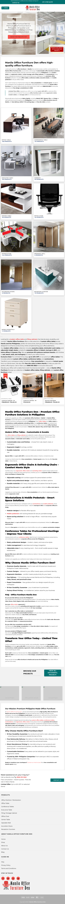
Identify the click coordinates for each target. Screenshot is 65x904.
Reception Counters (8, 829)
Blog (2, 852)
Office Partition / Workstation (11, 800)
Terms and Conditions (8, 868)
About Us (4, 845)
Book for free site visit (18, 37)
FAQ (2, 862)
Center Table (5, 819)
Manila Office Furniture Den (14, 711)
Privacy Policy (5, 865)
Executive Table (6, 810)
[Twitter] (8, 878)
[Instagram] (13, 878)
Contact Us (5, 849)
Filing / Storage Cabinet (9, 813)
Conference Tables (7, 806)
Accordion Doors (6, 826)
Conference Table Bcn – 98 (8, 400)
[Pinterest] (18, 878)
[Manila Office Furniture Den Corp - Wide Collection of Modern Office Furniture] (32, 8)
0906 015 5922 (21, 777)
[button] (5, 8)
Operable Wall (6, 823)
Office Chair (5, 816)
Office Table (5, 803)
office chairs (14, 604)
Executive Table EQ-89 (50, 400)
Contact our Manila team (34, 762)
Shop (3, 842)
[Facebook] (3, 878)
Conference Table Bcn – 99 (29, 400)
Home (3, 839)
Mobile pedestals (13, 513)
